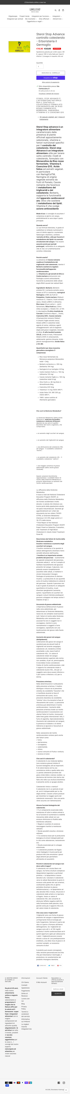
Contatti (24, 985)
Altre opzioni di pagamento (50, 82)
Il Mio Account (41, 982)
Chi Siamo (25, 982)
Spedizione (25, 988)
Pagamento (25, 991)
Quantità (39, 63)
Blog (23, 1004)
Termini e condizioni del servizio (25, 1014)
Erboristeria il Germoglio (58, 1089)
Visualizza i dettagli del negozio (49, 93)
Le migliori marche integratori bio (26, 1026)
